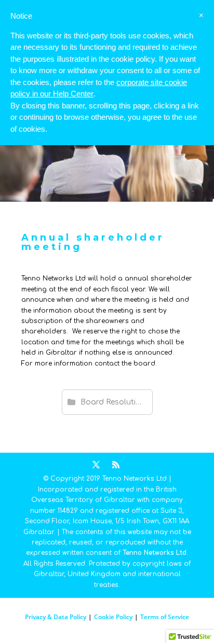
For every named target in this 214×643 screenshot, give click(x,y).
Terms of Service (164, 616)
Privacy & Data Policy (55, 616)
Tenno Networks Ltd (154, 552)
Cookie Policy (113, 616)
